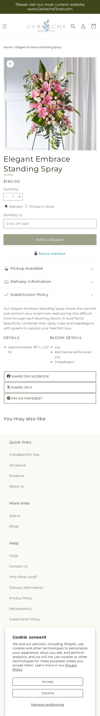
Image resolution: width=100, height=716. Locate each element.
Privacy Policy (20, 598)
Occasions (17, 465)
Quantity (10, 189)
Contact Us (18, 566)
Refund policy (20, 609)
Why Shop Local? (23, 577)
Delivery (16, 206)
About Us (16, 486)
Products (16, 476)
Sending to (19, 215)
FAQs (13, 556)
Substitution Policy (24, 619)
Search (14, 516)
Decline (48, 693)
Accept (47, 682)
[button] (73, 26)
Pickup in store (42, 206)
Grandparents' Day (24, 454)
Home (7, 47)
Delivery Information (26, 587)
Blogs (14, 526)
